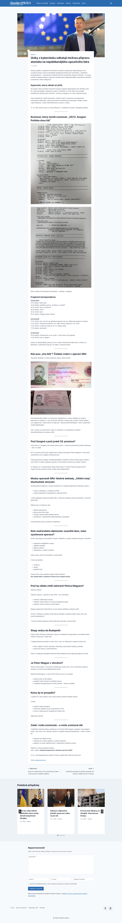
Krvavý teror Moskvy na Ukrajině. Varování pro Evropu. (90, 813)
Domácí (52, 3)
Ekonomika (76, 3)
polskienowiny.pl (40, 760)
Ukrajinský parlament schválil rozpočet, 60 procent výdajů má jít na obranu (80, 771)
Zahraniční (60, 3)
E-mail (54, 879)
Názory (68, 3)
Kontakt (42, 908)
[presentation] (30, 798)
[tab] (57, 835)
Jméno (31, 879)
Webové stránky (79, 879)
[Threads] (110, 908)
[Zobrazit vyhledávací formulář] (111, 3)
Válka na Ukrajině (42, 3)
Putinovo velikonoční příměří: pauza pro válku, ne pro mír (60, 813)
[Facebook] (105, 908)
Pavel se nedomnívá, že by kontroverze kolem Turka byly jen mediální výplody (43, 771)
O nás (12, 908)
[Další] (102, 811)
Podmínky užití (33, 908)
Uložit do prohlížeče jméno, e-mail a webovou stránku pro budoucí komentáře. (53, 884)
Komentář (32, 857)
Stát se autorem (21, 908)
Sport (84, 3)
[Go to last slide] (20, 811)
